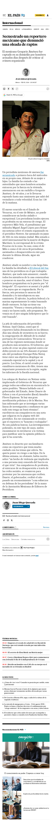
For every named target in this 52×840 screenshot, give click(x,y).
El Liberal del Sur (38, 268)
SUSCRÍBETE (40, 15)
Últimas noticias (9, 638)
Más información (7, 550)
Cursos (26, 737)
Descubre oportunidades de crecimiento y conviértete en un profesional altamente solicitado (34, 781)
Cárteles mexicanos (28, 539)
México (17, 29)
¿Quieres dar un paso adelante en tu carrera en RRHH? (36, 809)
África (48, 29)
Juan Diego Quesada (26, 79)
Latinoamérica (27, 29)
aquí (37, 555)
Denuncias (15, 539)
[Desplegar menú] (4, 15)
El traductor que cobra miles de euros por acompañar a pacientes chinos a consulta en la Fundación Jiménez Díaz (25, 714)
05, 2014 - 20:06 (29, 82)
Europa (5, 29)
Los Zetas (5, 539)
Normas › (46, 527)
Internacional (12, 23)
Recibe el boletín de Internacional (18, 516)
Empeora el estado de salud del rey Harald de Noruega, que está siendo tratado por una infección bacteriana (24, 645)
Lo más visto (7, 677)
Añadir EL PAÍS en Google (14, 95)
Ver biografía (18, 506)
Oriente (36, 29)
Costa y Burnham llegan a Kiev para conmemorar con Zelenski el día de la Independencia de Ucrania (25, 658)
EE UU (11, 29)
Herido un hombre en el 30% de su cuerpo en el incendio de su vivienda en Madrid (24, 665)
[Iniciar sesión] (48, 15)
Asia (42, 29)
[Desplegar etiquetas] (48, 539)
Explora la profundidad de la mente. (36, 794)
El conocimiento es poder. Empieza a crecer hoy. (24, 773)
